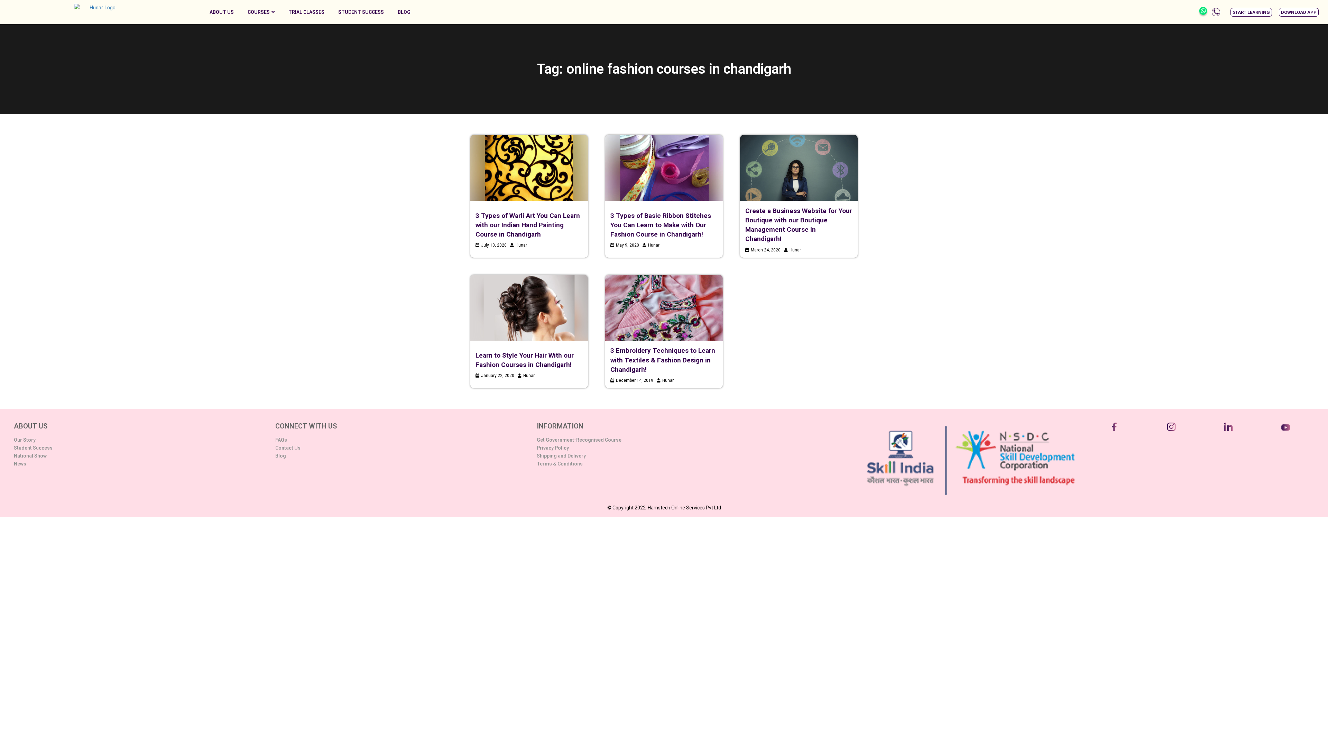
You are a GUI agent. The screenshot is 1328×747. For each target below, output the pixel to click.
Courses (259, 12)
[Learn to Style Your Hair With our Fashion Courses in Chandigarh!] (529, 308)
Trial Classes (306, 12)
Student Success (361, 12)
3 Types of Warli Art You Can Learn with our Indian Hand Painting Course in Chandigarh (528, 225)
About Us (222, 12)
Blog (404, 12)
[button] (1251, 12)
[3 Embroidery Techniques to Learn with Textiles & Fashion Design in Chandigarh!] (664, 308)
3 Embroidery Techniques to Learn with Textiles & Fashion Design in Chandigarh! (662, 360)
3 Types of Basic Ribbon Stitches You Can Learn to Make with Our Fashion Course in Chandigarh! (660, 225)
